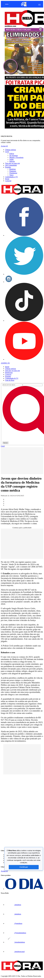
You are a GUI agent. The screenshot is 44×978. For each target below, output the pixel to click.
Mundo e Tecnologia (16, 157)
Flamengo (12, 171)
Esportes (8, 167)
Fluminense (13, 173)
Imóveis (12, 161)
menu (6, 4)
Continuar (24, 867)
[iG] (23, 6)
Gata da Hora (9, 380)
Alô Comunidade (11, 165)
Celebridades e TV (11, 177)
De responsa (13, 155)
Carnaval (8, 181)
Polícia (11, 154)
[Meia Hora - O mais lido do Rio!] (22, 195)
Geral (7, 152)
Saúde (11, 159)
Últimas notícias (10, 150)
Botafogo (12, 169)
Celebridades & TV (11, 378)
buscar (5, 443)
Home (7, 179)
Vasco (11, 175)
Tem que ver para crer (12, 163)
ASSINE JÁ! (5, 363)
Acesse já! (4, 146)
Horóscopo (9, 372)
